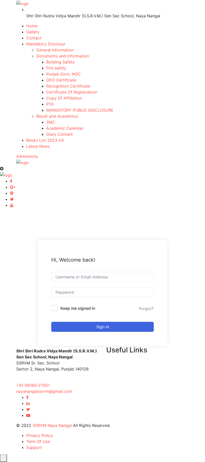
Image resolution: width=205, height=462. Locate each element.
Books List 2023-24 (45, 140)
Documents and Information (62, 55)
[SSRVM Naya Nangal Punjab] (22, 3)
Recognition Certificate (68, 86)
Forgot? (146, 308)
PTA (50, 104)
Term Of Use (38, 441)
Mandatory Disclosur (46, 43)
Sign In (102, 326)
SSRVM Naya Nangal (52, 425)
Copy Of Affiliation (64, 98)
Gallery (33, 31)
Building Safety (60, 61)
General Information (55, 49)
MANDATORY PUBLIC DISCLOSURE (80, 110)
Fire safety (56, 67)
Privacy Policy (39, 435)
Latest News (38, 146)
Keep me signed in (77, 308)
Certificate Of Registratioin (71, 92)
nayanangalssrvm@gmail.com (44, 391)
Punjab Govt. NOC (63, 73)
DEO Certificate (61, 80)
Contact (34, 37)
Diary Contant (59, 134)
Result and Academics (57, 116)
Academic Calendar (64, 128)
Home (32, 25)
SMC (50, 122)
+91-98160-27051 (33, 385)
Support (34, 447)
